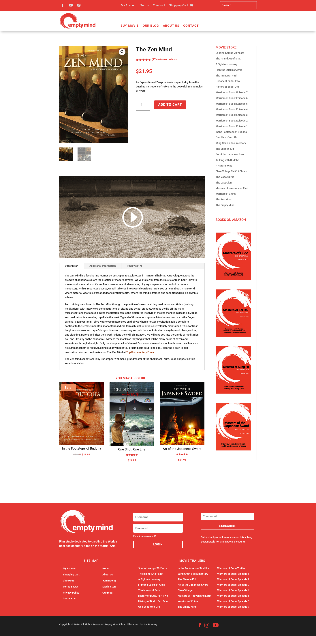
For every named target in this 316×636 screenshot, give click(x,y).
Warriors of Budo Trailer (231, 568)
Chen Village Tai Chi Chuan (231, 171)
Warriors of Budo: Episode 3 (232, 114)
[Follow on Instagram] (79, 5)
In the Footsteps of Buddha (231, 131)
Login (158, 544)
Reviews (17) (134, 265)
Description (71, 265)
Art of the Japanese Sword (231, 154)
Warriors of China (226, 193)
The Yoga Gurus (225, 176)
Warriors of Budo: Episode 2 (232, 120)
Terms (144, 5)
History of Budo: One (228, 86)
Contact (191, 25)
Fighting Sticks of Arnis (229, 69)
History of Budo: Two (228, 81)
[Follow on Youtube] (70, 5)
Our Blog (151, 25)
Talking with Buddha (227, 160)
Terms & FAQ (70, 586)
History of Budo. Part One (153, 601)
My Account (128, 5)
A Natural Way (224, 165)
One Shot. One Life (226, 137)
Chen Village (185, 590)
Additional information (102, 265)
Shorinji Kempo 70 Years (230, 52)
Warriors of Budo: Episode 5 (232, 103)
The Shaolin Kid (225, 148)
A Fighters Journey (227, 64)
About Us (171, 25)
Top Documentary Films (140, 352)
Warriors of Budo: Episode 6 (232, 98)
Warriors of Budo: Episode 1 (232, 126)
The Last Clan (224, 182)
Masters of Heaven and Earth (232, 188)
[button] (122, 51)
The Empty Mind (225, 205)
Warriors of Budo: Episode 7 (232, 92)
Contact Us (69, 598)
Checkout (159, 5)
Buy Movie (130, 25)
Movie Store (109, 586)
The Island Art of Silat (228, 58)
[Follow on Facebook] (62, 5)
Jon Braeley (109, 580)
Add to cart (170, 104)
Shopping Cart (178, 5)
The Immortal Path (226, 75)
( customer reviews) (165, 59)
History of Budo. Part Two (153, 595)
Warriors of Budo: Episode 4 (232, 109)
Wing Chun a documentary (231, 143)
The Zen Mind (224, 199)
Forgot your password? (144, 536)
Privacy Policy (71, 592)
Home (105, 568)
